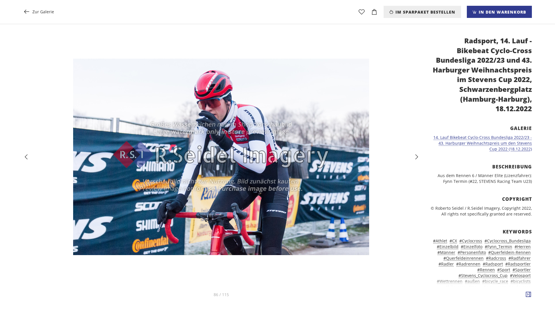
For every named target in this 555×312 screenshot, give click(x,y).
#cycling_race (468, 293)
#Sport (503, 269)
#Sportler (522, 269)
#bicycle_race (495, 281)
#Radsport (493, 264)
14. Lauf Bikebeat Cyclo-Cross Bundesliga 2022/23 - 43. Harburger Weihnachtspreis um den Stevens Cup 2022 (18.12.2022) (482, 143)
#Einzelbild (447, 246)
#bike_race (455, 287)
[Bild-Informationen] (528, 294)
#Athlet (440, 241)
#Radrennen (468, 264)
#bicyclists (520, 281)
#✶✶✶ (524, 298)
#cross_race (494, 287)
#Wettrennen (449, 281)
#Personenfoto (472, 252)
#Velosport (520, 275)
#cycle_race (519, 287)
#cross (474, 287)
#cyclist (490, 293)
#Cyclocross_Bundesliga (507, 241)
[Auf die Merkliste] (361, 12)
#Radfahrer (519, 258)
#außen (472, 281)
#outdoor (493, 298)
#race (509, 298)
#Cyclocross (470, 241)
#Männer (446, 252)
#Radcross (496, 258)
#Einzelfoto (471, 246)
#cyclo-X (508, 293)
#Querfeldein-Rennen (509, 252)
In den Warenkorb (501, 12)
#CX (453, 241)
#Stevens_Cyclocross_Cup (483, 275)
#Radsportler (518, 264)
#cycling (445, 293)
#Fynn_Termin (498, 246)
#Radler (446, 264)
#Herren (523, 246)
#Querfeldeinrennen (463, 258)
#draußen (472, 298)
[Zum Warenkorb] (374, 12)
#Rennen (486, 269)
